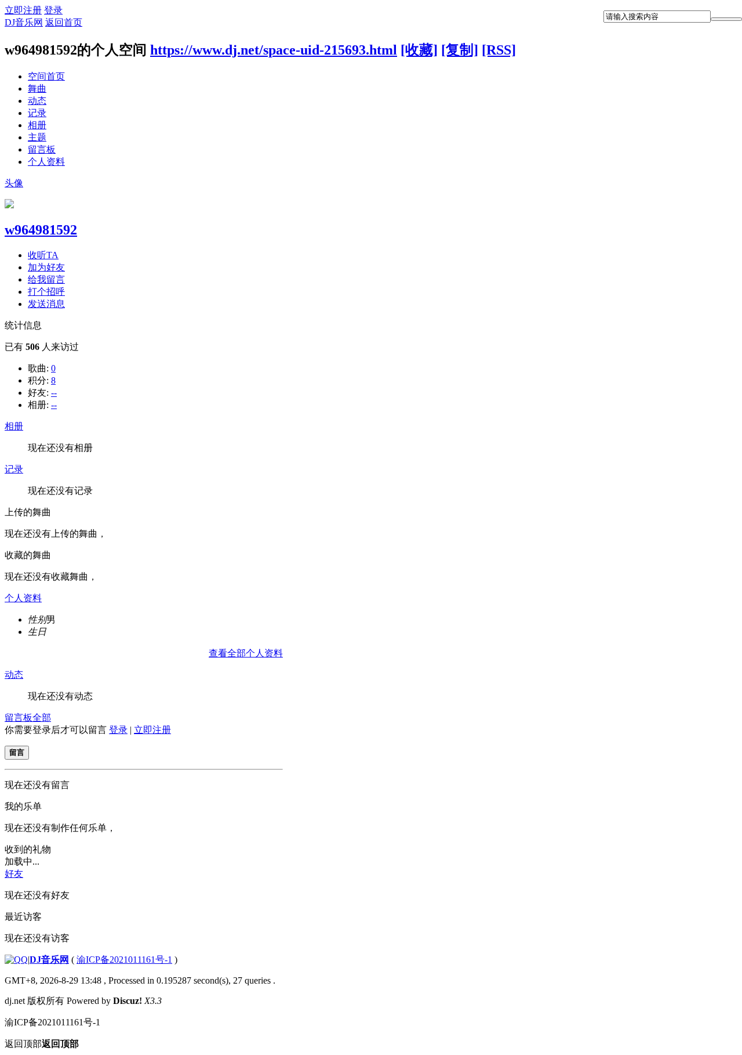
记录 (37, 113)
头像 (14, 183)
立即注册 (23, 10)
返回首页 (63, 22)
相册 (37, 125)
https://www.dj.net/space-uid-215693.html (273, 49)
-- (54, 393)
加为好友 (46, 267)
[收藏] (419, 49)
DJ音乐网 (24, 22)
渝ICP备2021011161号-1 (124, 959)
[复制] (459, 49)
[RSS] (499, 49)
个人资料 (46, 162)
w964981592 (41, 229)
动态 (37, 101)
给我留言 (46, 279)
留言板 (42, 149)
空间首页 (46, 76)
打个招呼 (46, 292)
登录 (53, 10)
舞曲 (37, 88)
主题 (37, 137)
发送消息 (46, 304)
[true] (726, 19)
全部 (41, 717)
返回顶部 (42, 1044)
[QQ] (16, 959)
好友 (14, 874)
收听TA (43, 255)
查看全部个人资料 (246, 653)
